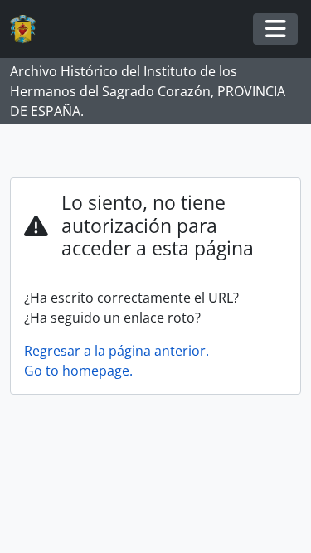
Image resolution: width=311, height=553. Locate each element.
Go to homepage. (78, 370)
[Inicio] (29, 29)
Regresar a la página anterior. (116, 351)
